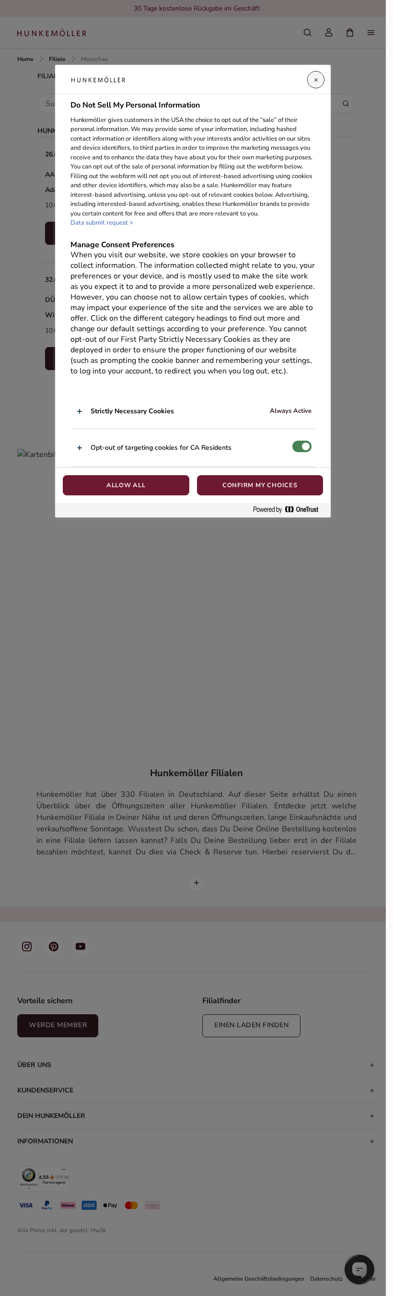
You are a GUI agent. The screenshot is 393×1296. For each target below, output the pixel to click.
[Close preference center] (316, 79)
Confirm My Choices (260, 485)
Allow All (126, 485)
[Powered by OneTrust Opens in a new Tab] (289, 510)
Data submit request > (101, 222)
